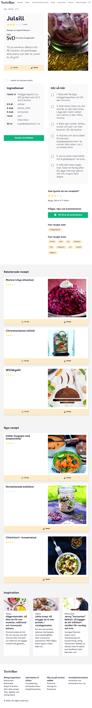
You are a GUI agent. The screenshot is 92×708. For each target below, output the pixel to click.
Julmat (78, 247)
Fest (51, 247)
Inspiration (62, 2)
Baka (27, 2)
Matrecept (9, 681)
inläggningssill (55, 229)
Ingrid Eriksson (23, 30)
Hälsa (70, 2)
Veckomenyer (81, 2)
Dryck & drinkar (11, 686)
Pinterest (51, 684)
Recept (20, 2)
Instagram (52, 686)
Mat (61, 241)
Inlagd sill (61, 247)
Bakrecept (8, 684)
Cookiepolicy (31, 684)
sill (68, 241)
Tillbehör (77, 241)
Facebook (51, 689)
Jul (70, 247)
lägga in (53, 252)
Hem (5, 9)
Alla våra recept (11, 689)
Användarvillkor (32, 686)
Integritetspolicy (32, 689)
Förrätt (52, 241)
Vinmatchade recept (40, 2)
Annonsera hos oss (77, 684)
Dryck (53, 2)
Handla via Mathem (23, 138)
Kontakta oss (75, 681)
